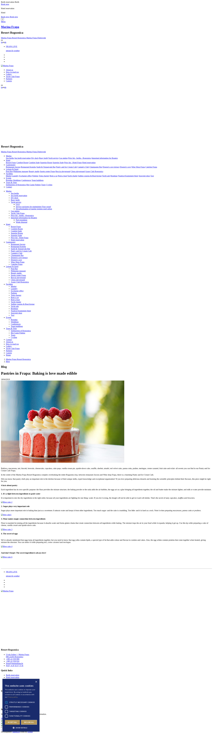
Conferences (26, 180)
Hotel (8, 224)
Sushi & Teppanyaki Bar (46, 167)
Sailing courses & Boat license (90, 176)
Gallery (9, 74)
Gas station (63, 158)
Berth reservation (12, 675)
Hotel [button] (8, 160)
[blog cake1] (6, 515)
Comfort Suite (34, 163)
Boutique (114, 176)
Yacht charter (72, 176)
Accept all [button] (12, 722)
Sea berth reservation (22, 158)
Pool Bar (9, 171)
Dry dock (35, 158)
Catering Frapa (151, 167)
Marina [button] (8, 156)
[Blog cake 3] (6, 529)
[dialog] (20, 705)
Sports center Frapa (47, 171)
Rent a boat (62, 176)
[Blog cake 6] (6, 557)
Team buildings (38, 180)
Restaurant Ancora (13, 167)
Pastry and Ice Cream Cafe (66, 167)
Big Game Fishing (33, 185)
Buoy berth (43, 158)
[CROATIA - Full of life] (2, 721)
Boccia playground (62, 171)
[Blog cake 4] (6, 546)
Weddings (17, 180)
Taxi (152, 176)
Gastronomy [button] (11, 165)
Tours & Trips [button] (11, 182)
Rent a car (54, 176)
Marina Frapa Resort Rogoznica (18, 359)
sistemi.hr (16, 732)
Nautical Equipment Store (128, 176)
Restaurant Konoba (28, 167)
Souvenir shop (144, 176)
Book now (5, 4)
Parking (35, 176)
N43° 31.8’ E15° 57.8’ (15, 666)
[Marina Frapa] (7, 66)
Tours (43, 185)
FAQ (18, 204)
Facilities (9, 284)
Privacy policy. (13, 697)
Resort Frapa (11, 163)
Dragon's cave (125, 167)
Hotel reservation (89, 163)
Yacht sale (106, 176)
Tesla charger (44, 176)
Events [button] (8, 178)
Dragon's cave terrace (111, 167)
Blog (8, 361)
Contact (9, 187)
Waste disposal (21, 222)
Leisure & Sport (12, 266)
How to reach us (12, 72)
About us (9, 70)
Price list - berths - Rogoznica (79, 158)
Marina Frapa (10, 26)
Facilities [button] (9, 174)
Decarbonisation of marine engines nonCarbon (34, 209)
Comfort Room (22, 163)
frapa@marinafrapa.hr (14, 663)
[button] (21, 727)
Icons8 (30, 732)
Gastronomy (11, 242)
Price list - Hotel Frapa (73, 163)
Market (8, 176)
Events (8, 317)
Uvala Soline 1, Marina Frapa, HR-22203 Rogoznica (17, 655)
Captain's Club (83, 167)
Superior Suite (58, 163)
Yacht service (53, 158)
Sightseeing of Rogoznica (16, 185)
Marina (8, 191)
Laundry (15, 176)
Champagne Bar (95, 167)
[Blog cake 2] (6, 502)
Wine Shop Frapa (138, 167)
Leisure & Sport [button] (12, 169)
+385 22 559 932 (12, 661)
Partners (9, 79)
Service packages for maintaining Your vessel (33, 207)
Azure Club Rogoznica (94, 171)
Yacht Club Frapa (13, 76)
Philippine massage (20, 171)
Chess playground (78, 171)
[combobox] (32, 682)
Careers (9, 81)
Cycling (49, 185)
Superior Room (46, 163)
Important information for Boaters (105, 158)
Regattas (9, 180)
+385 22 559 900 (12, 659)
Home (8, 355)
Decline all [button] (29, 722)
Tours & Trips (11, 328)
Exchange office (25, 176)
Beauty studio (34, 171)
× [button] (36, 682)
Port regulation (21, 220)
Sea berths (10, 158)
